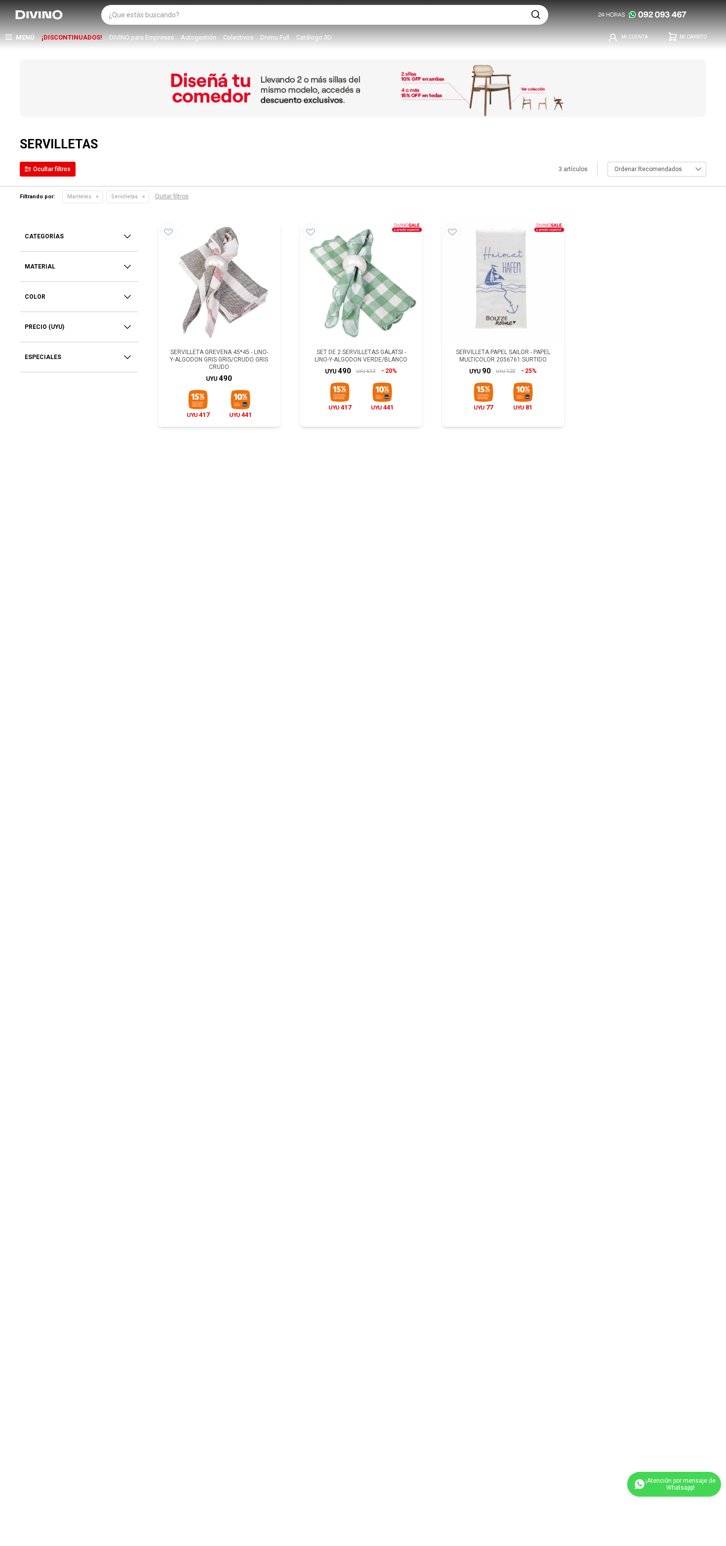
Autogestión (198, 37)
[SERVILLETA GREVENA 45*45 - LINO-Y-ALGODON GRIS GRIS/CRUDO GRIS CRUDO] (219, 283)
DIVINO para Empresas (141, 37)
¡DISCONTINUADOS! (71, 37)
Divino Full (274, 37)
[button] (536, 15)
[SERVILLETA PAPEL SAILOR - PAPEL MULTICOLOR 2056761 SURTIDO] (503, 283)
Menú (25, 37)
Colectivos (238, 37)
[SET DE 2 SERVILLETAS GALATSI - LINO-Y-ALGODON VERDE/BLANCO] (361, 283)
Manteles (79, 196)
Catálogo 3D (314, 37)
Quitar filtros (172, 196)
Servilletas (124, 196)
